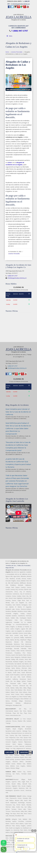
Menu (10, 36)
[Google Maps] (21, 7)
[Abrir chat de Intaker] (17, 852)
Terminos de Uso (11, 565)
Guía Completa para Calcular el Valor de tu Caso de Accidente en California (18, 411)
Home (7, 52)
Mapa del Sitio (10, 567)
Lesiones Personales (16, 52)
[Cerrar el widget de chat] (35, 830)
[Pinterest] (18, 7)
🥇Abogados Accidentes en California (18, 16)
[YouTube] (27, 7)
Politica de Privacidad (23, 565)
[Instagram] (15, 7)
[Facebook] (9, 7)
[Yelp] (24, 7)
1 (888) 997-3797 (19, 30)
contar (9, 162)
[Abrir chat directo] (32, 830)
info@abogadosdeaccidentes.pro (21, 4)
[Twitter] (12, 7)
